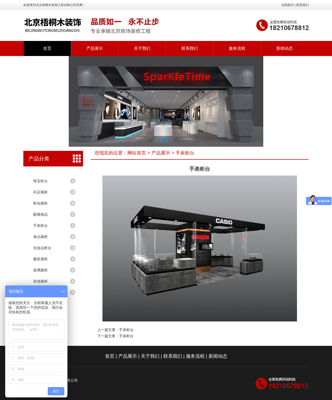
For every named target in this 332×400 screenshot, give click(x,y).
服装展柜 (40, 259)
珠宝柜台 (40, 181)
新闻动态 (284, 48)
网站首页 (136, 153)
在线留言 (287, 5)
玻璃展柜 (40, 270)
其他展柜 (40, 281)
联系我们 (302, 5)
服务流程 (237, 48)
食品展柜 (40, 237)
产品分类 (39, 159)
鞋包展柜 (40, 203)
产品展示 (94, 48)
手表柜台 (40, 225)
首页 (47, 48)
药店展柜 (40, 192)
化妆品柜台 (42, 248)
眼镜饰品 (40, 214)
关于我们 (142, 48)
